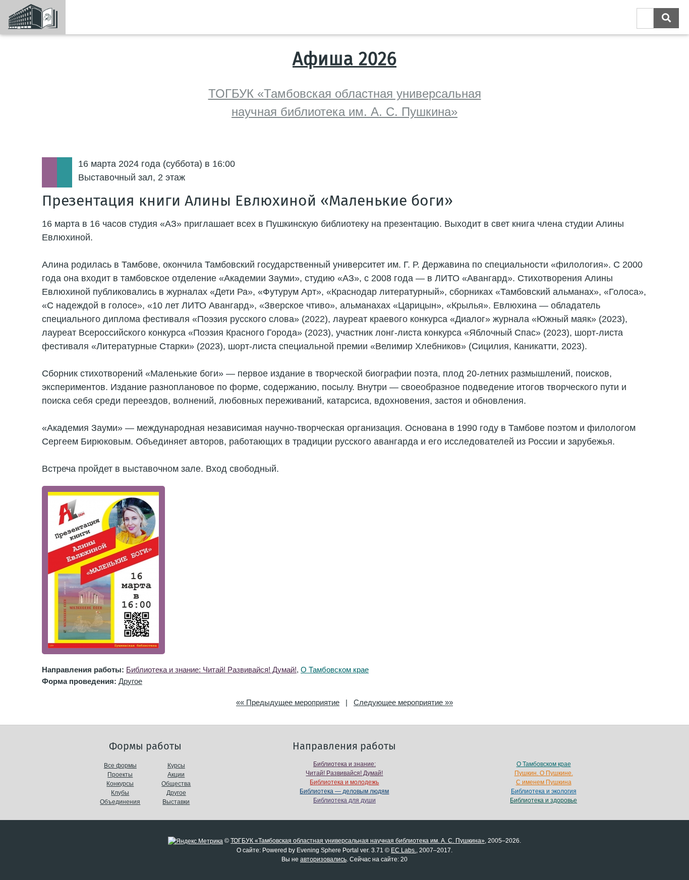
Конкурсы (120, 783)
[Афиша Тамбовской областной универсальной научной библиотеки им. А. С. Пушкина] (33, 17)
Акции (176, 774)
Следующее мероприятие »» (403, 702)
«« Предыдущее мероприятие (287, 702)
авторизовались (323, 859)
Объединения (120, 801)
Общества (176, 783)
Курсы (176, 765)
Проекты (120, 774)
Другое (130, 681)
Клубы (120, 792)
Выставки (176, 801)
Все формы (120, 765)
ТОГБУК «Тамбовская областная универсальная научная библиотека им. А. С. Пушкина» (358, 840)
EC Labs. (403, 850)
